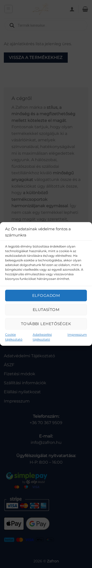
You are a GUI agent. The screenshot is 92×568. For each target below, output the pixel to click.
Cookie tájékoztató (13, 337)
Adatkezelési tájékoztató (42, 337)
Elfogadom (46, 295)
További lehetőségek (46, 323)
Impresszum (77, 334)
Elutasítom (46, 309)
